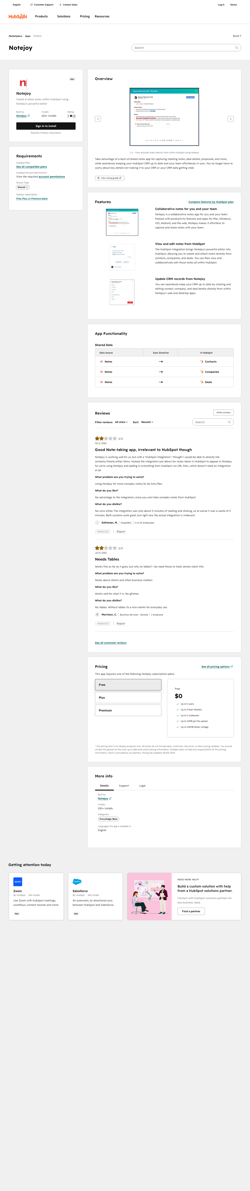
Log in (221, 4)
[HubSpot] (18, 16)
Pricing (85, 16)
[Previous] (98, 119)
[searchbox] (186, 47)
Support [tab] (124, 785)
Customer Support (43, 4)
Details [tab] (104, 785)
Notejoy (21, 115)
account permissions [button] (52, 176)
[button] (237, 36)
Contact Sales (70, 4)
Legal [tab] (142, 785)
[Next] (231, 119)
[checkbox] (128, 684)
